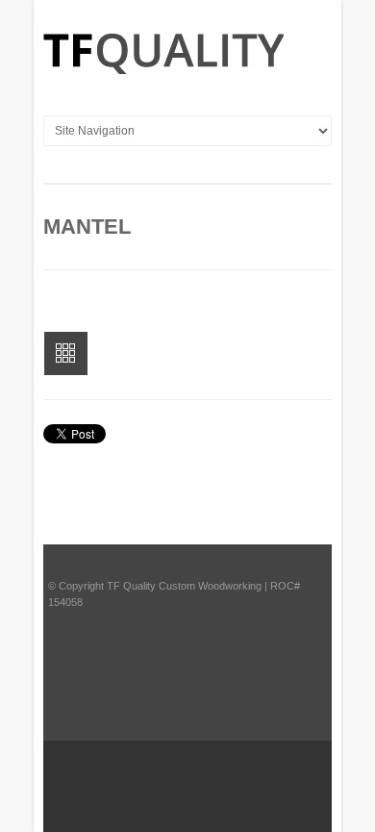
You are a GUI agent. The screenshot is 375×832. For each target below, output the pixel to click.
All (66, 353)
